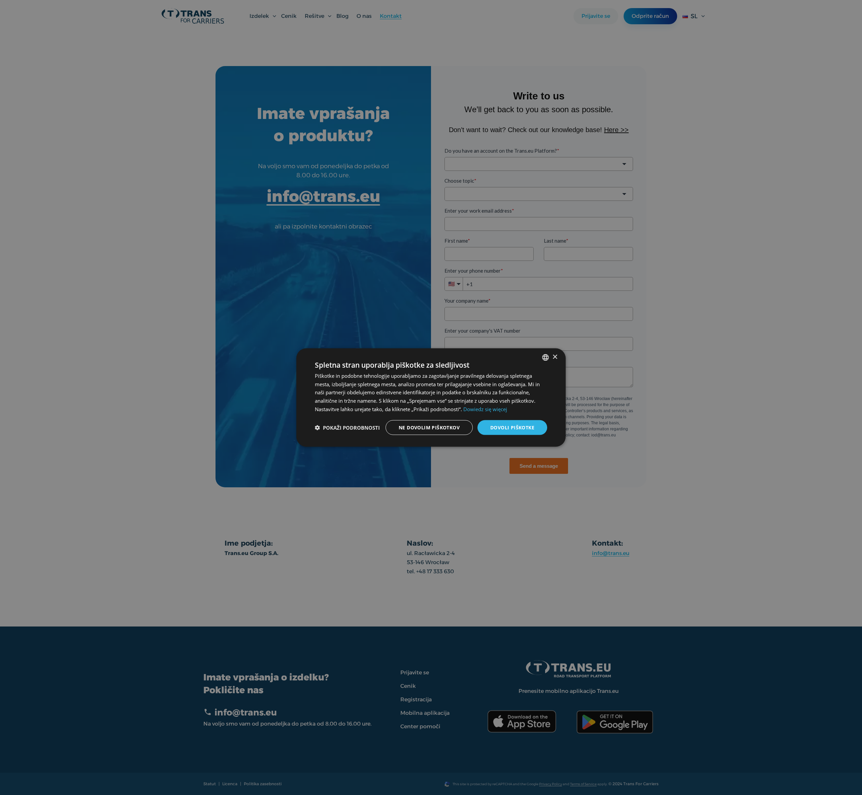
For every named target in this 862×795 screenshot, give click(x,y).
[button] (347, 427)
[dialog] (431, 397)
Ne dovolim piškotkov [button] (429, 427)
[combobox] (545, 357)
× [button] (554, 357)
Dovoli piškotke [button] (512, 427)
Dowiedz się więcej (485, 408)
